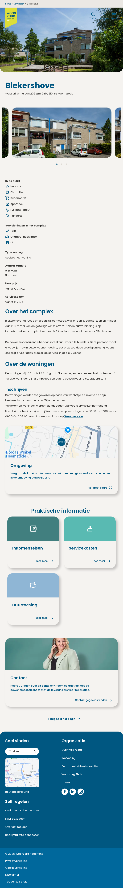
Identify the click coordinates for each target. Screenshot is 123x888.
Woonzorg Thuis (72, 774)
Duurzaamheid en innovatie (80, 766)
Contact (67, 782)
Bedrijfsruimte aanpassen (22, 835)
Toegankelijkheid (16, 881)
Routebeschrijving (17, 792)
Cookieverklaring (16, 868)
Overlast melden (16, 827)
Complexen (18, 4)
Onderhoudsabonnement (22, 810)
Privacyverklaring (16, 861)
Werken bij (68, 758)
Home (8, 4)
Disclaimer (12, 875)
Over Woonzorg (72, 750)
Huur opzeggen (15, 819)
